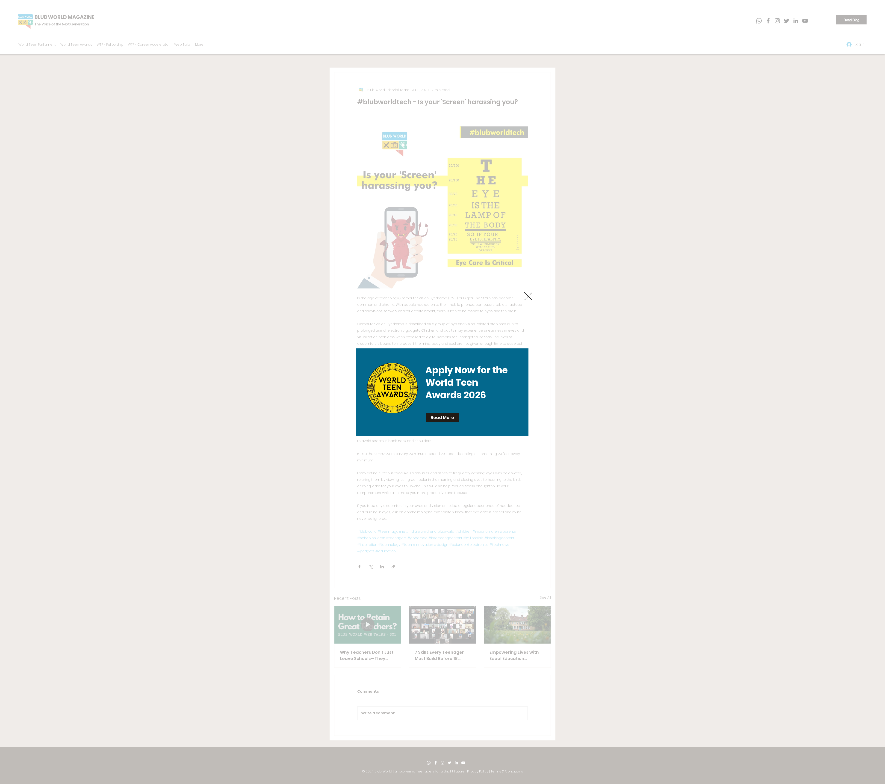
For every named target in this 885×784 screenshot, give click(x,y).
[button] (528, 296)
